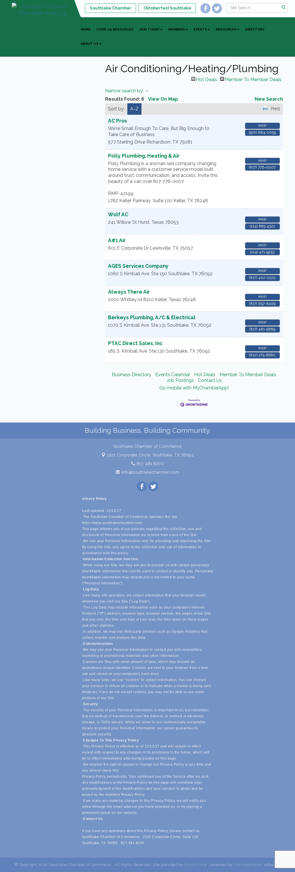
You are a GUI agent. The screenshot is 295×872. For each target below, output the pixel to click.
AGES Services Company (138, 266)
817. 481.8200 (149, 463)
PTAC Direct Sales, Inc (135, 343)
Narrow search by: (124, 90)
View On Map (163, 99)
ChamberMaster (248, 865)
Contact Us (210, 380)
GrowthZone (195, 865)
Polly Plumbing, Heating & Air (143, 156)
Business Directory (131, 374)
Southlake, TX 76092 (150, 455)
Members (176, 29)
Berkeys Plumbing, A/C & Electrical (151, 317)
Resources (226, 29)
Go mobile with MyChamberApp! (194, 388)
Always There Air (129, 292)
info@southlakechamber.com (149, 472)
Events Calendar (172, 374)
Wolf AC (118, 214)
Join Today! (149, 29)
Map (262, 125)
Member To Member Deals (253, 79)
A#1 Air (117, 240)
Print (275, 109)
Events (200, 29)
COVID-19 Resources (114, 29)
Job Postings (180, 380)
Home (85, 29)
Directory (254, 29)
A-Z (134, 109)
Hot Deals (206, 79)
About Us (90, 44)
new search (269, 99)
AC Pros (117, 121)
